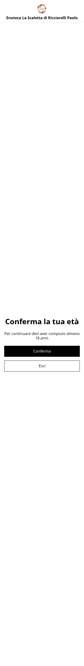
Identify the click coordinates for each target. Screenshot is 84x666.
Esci (42, 365)
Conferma (42, 351)
